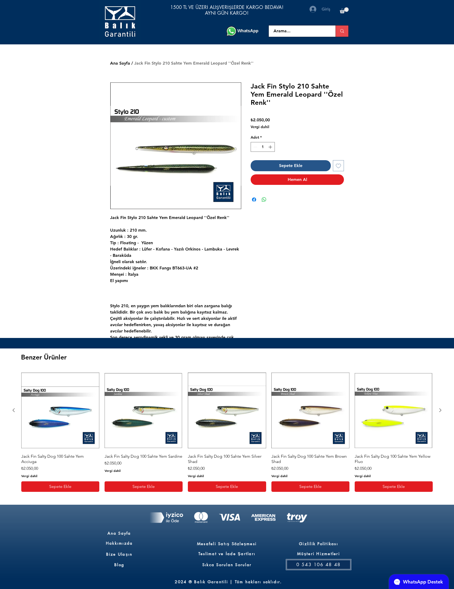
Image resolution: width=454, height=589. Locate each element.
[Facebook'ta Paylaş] (254, 199)
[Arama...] (342, 31)
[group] (227, 431)
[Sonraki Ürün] (440, 410)
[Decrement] (254, 147)
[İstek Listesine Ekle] (338, 165)
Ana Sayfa (120, 63)
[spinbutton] (262, 147)
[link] (344, 10)
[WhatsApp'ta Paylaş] (264, 199)
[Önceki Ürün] (14, 410)
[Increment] (270, 147)
